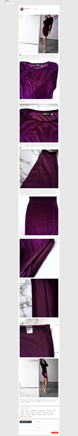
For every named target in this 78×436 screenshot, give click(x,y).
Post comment (55, 432)
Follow (35, 9)
